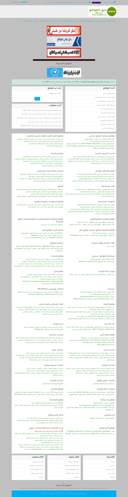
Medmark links (38, 329)
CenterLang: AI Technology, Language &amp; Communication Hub (42, 281)
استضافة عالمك (95, 259)
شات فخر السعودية (25, 488)
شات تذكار (40, 207)
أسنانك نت (105, 327)
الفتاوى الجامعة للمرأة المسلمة (27, 189)
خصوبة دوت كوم (29, 327)
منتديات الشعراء (75, 355)
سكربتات (111, 289)
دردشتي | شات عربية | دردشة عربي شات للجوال (34, 447)
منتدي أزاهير (110, 360)
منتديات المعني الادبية (107, 355)
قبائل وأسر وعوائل (55, 415)
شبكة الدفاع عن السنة (84, 176)
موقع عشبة (28, 307)
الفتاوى (60, 186)
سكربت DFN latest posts (106, 299)
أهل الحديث (71, 159)
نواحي (108, 246)
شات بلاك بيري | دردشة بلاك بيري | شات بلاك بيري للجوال (36, 292)
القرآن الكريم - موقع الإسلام (106, 101)
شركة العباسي (109, 394)
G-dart (22, 246)
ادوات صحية (100, 394)
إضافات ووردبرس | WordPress (50, 289)
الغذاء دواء (20, 307)
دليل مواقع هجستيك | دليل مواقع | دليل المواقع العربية (96, 405)
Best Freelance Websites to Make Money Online (40, 246)
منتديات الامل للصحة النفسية (53, 358)
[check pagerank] (64, 483)
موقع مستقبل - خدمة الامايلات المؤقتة (34, 261)
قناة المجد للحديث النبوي (98, 159)
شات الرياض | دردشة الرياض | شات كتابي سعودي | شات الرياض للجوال (40, 445)
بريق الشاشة (101, 392)
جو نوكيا (76, 477)
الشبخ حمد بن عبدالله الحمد (31, 157)
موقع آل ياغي (41, 423)
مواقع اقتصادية (56, 400)
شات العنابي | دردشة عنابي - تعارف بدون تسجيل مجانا (44, 122)
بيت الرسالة (23, 179)
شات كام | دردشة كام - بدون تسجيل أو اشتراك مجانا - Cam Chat (41, 114)
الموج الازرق (97, 225)
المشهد (112, 477)
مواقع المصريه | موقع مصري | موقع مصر (97, 230)
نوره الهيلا (84, 338)
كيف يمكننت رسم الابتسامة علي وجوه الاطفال (48, 264)
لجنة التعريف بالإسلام (73, 144)
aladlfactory (35, 235)
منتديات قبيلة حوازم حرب (34, 418)
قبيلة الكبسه (21, 420)
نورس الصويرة (50, 279)
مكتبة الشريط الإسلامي (74, 211)
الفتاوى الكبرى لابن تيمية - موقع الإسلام (50, 196)
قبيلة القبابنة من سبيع (33, 420)
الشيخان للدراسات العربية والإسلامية (102, 163)
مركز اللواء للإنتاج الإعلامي (55, 179)
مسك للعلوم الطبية (72, 469)
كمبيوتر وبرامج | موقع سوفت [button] (85, 21)
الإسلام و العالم (97, 176)
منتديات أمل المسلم (42, 342)
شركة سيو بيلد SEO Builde (23, 248)
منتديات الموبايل (58, 375)
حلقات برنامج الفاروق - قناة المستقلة (82, 209)
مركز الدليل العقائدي (108, 139)
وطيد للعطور (72, 319)
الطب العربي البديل (39, 307)
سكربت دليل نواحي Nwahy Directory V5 (86, 299)
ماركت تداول (18, 405)
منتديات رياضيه (108, 365)
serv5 (112, 246)
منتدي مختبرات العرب (32, 353)
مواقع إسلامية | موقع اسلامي (102, 136)
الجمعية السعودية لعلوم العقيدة (89, 179)
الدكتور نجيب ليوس (41, 327)
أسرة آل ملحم (58, 423)
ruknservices (88, 431)
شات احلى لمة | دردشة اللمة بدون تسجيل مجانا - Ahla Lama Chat (41, 126)
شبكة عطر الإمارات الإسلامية (105, 207)
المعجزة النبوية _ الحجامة (26, 310)
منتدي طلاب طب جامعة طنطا (39, 360)
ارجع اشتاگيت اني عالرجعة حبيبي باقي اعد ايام (100, 319)
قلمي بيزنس (27, 405)
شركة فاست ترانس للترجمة (54, 394)
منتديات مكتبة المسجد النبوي (27, 340)
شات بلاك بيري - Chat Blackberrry (52, 442)
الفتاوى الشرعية (45, 194)
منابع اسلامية (69, 194)
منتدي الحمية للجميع (56, 360)
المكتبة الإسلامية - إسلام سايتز (84, 194)
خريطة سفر (32, 207)
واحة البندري (93, 392)
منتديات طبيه (57, 350)
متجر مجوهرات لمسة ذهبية (105, 310)
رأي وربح (43, 279)
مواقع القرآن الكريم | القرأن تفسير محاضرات (44, 136)
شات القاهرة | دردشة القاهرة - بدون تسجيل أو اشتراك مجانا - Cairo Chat (38, 118)
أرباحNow (37, 392)
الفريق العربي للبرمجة (43, 373)
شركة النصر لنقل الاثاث (99, 233)
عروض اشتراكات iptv (107, 316)
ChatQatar (15, 2)
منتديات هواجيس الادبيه (75, 358)
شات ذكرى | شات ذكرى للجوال (76, 307)
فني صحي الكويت (87, 225)
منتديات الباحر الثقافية (91, 358)
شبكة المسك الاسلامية (37, 338)
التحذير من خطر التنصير (91, 181)
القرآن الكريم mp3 (43, 144)
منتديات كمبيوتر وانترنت (53, 365)
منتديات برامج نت (41, 368)
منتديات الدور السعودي (97, 368)
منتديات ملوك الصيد (83, 368)
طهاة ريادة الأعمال (21, 392)
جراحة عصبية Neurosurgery (105, 345)
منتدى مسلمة (50, 338)
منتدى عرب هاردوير (57, 371)
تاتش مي (112, 466)
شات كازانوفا (36, 488)
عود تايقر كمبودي (85, 433)
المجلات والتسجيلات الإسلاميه (50, 171)
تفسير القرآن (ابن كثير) (108, 109)
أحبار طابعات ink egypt (72, 433)
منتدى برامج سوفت (56, 373)
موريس (112, 338)
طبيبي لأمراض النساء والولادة (53, 329)
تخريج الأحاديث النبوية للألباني (105, 157)
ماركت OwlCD (45, 248)
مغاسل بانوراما (91, 394)
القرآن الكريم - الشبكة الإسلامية (105, 97)
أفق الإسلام (110, 159)
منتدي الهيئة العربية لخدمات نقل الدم (31, 358)
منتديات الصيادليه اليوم (47, 353)
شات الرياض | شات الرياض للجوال (37, 438)
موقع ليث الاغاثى (109, 403)
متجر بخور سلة (21, 205)
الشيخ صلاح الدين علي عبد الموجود (52, 161)
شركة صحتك (105, 338)
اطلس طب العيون (75, 340)
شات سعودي (54, 488)
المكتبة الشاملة (81, 189)
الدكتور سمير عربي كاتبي (55, 327)
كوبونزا (61, 207)
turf (45, 207)
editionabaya (106, 431)
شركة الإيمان (59, 418)
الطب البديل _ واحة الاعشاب (54, 307)
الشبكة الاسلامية (77, 181)
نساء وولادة (58, 324)
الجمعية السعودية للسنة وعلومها (79, 161)
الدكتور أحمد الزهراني (20, 159)
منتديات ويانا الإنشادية (44, 340)
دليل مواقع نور (109, 410)
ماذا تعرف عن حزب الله (107, 179)
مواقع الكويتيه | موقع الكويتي (102, 219)
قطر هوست (59, 251)
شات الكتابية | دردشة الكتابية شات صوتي (46, 428)
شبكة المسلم (58, 141)
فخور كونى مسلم (73, 462)
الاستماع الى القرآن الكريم (55, 139)
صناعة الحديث (95, 161)
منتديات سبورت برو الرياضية (105, 375)
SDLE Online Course (20, 394)
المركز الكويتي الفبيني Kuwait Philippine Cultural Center (97, 144)
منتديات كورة (79, 373)
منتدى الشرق (31, 371)
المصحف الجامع (48, 141)
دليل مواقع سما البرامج (74, 407)
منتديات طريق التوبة (56, 342)
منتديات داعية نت (57, 340)
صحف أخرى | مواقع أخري (52, 230)
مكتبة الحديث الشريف (107, 161)
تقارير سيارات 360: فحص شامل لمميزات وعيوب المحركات (45, 275)
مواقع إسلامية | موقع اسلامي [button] (106, 21)
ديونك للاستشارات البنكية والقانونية (51, 405)
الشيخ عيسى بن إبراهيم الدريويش (52, 166)
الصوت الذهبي (40, 176)
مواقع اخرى (58, 272)
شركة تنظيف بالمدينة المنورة (45, 266)
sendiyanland (71, 431)
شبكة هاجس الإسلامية (71, 466)
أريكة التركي (50, 207)
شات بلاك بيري (104, 488)
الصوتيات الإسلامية (106, 202)
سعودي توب (45, 488)
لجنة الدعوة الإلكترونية (94, 146)
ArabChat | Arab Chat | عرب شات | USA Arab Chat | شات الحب (43, 238)
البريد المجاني (109, 415)
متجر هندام (97, 139)
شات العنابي (65, 67)
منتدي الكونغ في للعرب (91, 373)
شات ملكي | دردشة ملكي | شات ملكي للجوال (49, 440)
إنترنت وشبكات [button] (68, 21)
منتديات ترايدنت (31, 368)
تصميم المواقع (56, 243)
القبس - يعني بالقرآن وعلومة (33, 141)
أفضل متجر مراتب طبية (55, 261)
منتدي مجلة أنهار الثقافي (106, 358)
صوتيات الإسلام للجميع (87, 207)
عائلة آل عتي (49, 423)
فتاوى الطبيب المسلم (33, 192)
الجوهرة (91, 222)
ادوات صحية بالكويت (107, 225)
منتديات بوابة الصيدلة (23, 355)
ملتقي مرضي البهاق (37, 355)
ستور (56, 207)
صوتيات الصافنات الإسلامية (105, 205)
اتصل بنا (86, 2)
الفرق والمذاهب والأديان (105, 171)
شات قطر (95, 488)
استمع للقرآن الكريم (108, 128)
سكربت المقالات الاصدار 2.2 (88, 292)
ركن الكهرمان (81, 319)
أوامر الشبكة (59, 248)
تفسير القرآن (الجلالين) (107, 124)
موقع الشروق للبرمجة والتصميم (52, 384)
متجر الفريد (82, 394)
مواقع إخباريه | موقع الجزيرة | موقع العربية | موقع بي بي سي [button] (63, 2)
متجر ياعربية (59, 205)
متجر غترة (112, 473)
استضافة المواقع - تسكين (103, 256)
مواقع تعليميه (57, 389)
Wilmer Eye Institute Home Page (104, 340)
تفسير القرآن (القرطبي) (107, 120)
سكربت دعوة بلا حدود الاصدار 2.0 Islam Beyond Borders (97, 297)
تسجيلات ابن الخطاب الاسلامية (30, 174)
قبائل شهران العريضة (56, 420)
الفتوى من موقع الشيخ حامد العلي (52, 192)
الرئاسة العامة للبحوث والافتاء (47, 189)
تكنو (96, 222)
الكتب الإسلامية (108, 186)
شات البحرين (74, 67)
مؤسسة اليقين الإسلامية (55, 181)
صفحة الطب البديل (41, 310)
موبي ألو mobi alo (57, 284)
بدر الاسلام (20, 139)
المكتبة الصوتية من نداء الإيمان (104, 214)
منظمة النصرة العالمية (106, 181)
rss (20, 2)
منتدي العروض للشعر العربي (90, 355)
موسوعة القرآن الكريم (56, 144)
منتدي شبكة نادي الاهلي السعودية (86, 371)
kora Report (59, 233)
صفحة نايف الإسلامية (37, 163)
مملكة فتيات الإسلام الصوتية (86, 205)
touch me (93, 310)
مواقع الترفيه (109, 304)
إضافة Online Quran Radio (36, 294)
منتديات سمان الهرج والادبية (77, 353)
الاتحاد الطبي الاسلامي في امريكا (53, 314)
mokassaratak (97, 431)
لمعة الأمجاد (110, 392)
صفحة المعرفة (98, 403)
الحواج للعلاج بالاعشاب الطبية (53, 312)
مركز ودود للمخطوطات (93, 189)
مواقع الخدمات (57, 256)
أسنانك (112, 327)
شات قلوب (52, 438)
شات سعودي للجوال (56, 447)
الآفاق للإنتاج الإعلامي (39, 181)
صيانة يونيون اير (110, 469)
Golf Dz (52, 392)
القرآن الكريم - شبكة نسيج (106, 117)
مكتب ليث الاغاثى (29, 266)
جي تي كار (111, 433)
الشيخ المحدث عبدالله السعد (53, 163)
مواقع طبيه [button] (45, 21)
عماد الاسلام (33, 144)
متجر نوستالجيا (46, 284)
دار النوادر (93, 192)
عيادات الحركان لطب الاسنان (75, 327)
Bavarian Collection (82, 392)
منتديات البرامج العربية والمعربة (25, 373)
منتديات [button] (36, 21)
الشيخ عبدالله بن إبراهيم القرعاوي (38, 159)
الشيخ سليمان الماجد (56, 159)
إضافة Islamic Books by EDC (54, 294)
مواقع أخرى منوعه (107, 428)
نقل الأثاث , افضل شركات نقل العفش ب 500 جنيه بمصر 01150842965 (92, 235)
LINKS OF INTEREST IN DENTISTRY (103, 329)
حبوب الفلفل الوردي (48, 205)
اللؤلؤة (104, 222)
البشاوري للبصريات (94, 338)
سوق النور (32, 176)
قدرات (47, 392)
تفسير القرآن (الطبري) (108, 113)
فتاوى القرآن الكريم (57, 194)
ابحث (37, 98)
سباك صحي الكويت (83, 222)
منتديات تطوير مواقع (106, 381)
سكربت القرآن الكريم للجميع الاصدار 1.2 (102, 141)
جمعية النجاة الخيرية (107, 146)
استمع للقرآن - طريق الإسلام (106, 105)
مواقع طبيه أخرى (107, 335)
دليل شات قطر (109, 2)
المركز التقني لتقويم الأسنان (92, 327)
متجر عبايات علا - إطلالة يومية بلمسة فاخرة (100, 307)
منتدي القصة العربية (93, 353)
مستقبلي (31, 392)
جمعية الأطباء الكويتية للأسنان (81, 329)
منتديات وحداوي (71, 368)
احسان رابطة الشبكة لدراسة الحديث (84, 157)
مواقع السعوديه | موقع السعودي (48, 202)
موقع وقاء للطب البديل (55, 310)
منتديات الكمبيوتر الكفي (43, 371)
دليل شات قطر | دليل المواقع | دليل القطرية (55, 493)
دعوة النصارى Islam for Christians (103, 148)
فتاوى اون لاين (35, 194)
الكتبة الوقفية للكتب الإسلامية (104, 194)
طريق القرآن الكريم (109, 94)
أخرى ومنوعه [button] (27, 21)
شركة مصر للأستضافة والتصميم (103, 384)
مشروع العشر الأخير (108, 196)
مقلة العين (59, 353)
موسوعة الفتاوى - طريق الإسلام (27, 196)
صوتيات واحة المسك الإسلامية (104, 209)
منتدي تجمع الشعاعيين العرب (53, 355)
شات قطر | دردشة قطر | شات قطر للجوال (48, 431)
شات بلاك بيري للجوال (77, 488)
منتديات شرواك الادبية (107, 353)
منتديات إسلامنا (31, 342)
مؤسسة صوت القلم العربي (105, 192)
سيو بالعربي (59, 266)
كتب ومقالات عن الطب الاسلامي (33, 312)
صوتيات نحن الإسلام (108, 211)
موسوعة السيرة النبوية (83, 159)
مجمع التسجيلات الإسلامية (54, 176)
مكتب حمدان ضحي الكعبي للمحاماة (35, 139)
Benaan (60, 403)
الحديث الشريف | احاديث (105, 154)
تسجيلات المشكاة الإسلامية (92, 211)
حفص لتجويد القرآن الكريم (55, 146)
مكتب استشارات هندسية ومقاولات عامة (44, 403)
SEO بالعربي (59, 246)
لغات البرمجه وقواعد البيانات (103, 243)
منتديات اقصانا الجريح (22, 338)
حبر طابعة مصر (19, 266)
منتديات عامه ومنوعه (106, 389)
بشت (112, 431)
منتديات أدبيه (109, 350)
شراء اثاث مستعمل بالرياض (35, 259)
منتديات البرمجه (56, 381)
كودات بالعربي (36, 248)
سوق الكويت (110, 222)
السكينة (60, 189)
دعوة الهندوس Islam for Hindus (76, 146)
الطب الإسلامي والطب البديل (51, 304)
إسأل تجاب (110, 233)
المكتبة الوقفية (85, 192)
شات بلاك (88, 488)
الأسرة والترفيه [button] (56, 21)
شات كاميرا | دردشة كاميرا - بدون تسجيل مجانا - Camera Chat (42, 110)
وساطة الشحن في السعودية (54, 259)
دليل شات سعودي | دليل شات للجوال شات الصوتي (98, 407)
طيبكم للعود (89, 139)
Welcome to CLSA (87, 340)
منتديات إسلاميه (56, 335)
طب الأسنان (109, 324)
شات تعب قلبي (55, 67)
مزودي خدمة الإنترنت (106, 272)
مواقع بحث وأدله (108, 400)
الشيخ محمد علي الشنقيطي (31, 161)
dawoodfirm (79, 431)
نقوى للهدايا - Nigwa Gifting (99, 433)
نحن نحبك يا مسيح (108, 176)
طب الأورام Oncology (89, 342)
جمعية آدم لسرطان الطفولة (105, 342)
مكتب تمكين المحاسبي (34, 205)
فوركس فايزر (59, 407)
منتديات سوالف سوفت (55, 368)
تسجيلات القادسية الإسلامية (37, 179)
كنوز (99, 222)
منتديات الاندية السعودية (106, 373)
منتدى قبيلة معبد (48, 418)
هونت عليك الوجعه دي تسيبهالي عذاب (88, 316)
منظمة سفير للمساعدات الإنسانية (52, 225)
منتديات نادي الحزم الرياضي (106, 371)
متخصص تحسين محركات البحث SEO (51, 277)
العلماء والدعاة (57, 154)
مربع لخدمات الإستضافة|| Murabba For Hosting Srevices (96, 261)
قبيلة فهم (45, 420)
